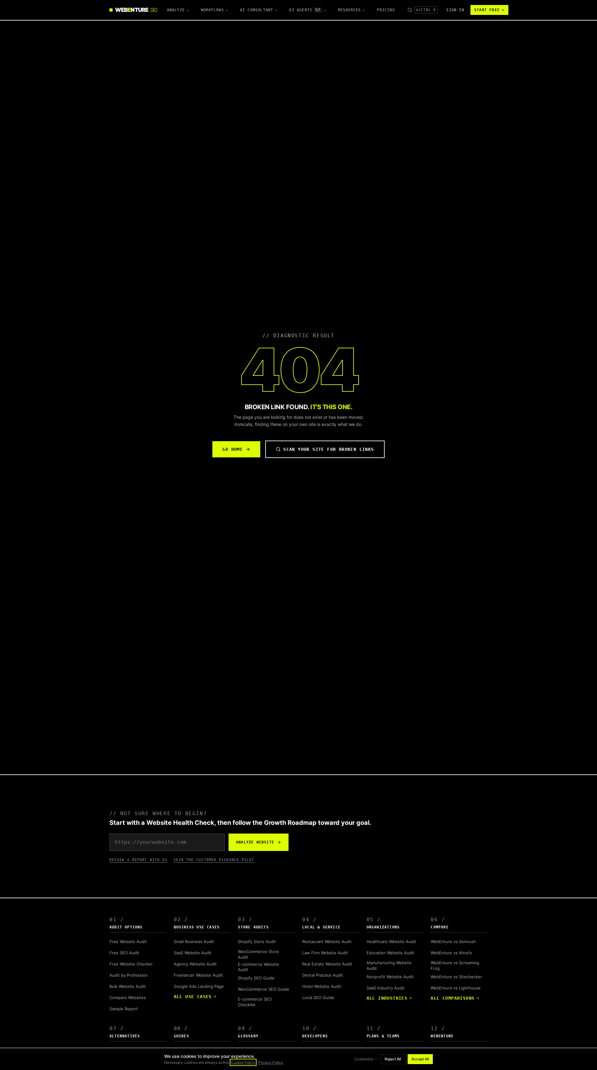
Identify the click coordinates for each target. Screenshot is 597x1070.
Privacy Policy (270, 1062)
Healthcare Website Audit (391, 941)
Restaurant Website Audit (327, 941)
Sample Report (123, 1008)
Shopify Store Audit (257, 941)
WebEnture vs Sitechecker (456, 976)
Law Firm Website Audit (325, 952)
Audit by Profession (128, 975)
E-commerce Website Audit (258, 967)
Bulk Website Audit (127, 986)
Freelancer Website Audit (198, 975)
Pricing (386, 10)
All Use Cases (193, 996)
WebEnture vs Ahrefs (451, 952)
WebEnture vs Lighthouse (456, 987)
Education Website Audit (390, 952)
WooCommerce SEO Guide (263, 989)
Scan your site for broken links (328, 449)
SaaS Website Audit (192, 952)
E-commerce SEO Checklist (255, 1002)
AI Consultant (256, 10)
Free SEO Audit (124, 952)
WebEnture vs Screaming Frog (455, 965)
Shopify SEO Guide (256, 977)
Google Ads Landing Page (199, 986)
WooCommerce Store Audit (258, 954)
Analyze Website (255, 842)
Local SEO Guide (318, 997)
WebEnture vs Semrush (453, 941)
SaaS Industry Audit (386, 987)
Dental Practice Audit (322, 975)
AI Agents (304, 10)
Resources (349, 10)
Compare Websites (127, 997)
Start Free (487, 10)
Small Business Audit (194, 941)
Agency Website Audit (195, 963)
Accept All (420, 1059)
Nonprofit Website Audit (390, 976)
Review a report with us (138, 860)
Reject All (393, 1059)
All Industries (387, 998)
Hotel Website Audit (321, 986)
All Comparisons (452, 998)
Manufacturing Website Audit (389, 965)
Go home (232, 449)
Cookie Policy (243, 1062)
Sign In (455, 10)
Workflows (212, 10)
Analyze (176, 10)
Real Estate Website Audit (327, 963)
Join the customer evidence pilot (214, 860)
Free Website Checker (131, 963)
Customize (363, 1059)
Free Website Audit (128, 941)
